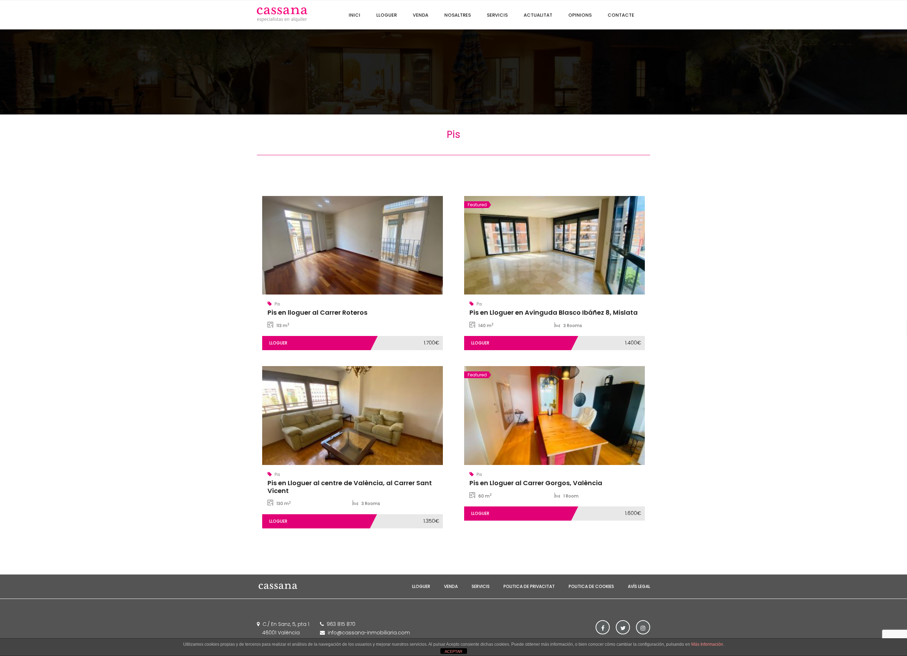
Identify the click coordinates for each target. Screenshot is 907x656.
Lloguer (421, 586)
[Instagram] (643, 627)
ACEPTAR (453, 651)
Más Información (707, 644)
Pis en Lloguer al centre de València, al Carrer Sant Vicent (349, 486)
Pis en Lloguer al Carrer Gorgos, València (535, 482)
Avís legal (639, 586)
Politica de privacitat (529, 586)
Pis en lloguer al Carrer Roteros (317, 312)
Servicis (481, 586)
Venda (451, 586)
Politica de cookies (591, 586)
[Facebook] (603, 627)
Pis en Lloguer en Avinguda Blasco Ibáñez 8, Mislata (553, 312)
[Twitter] (623, 627)
